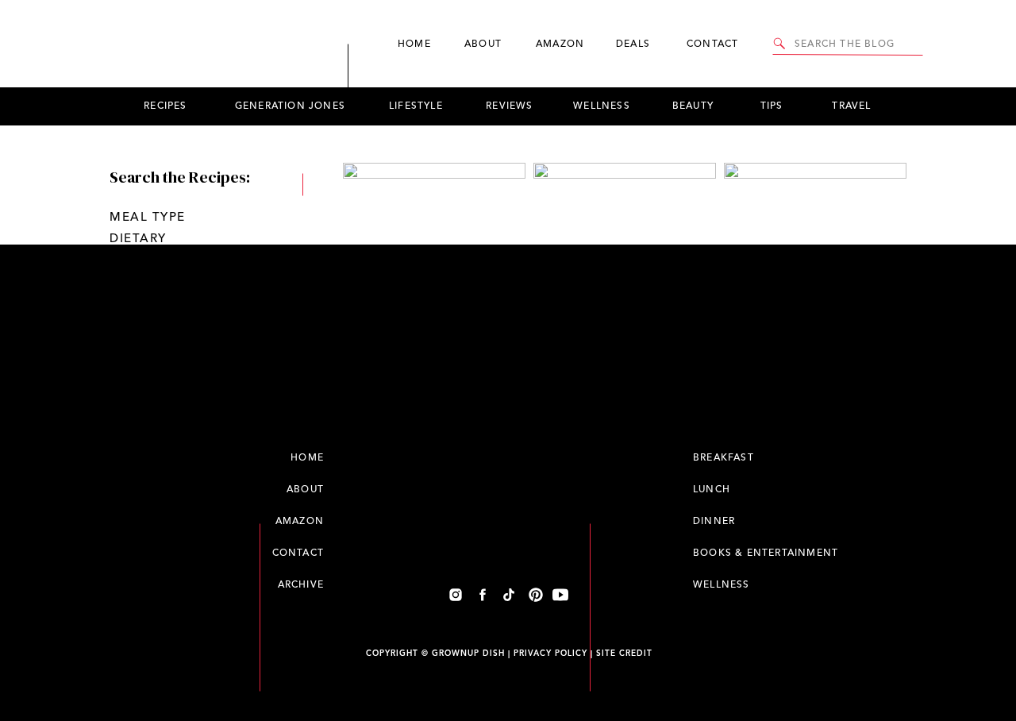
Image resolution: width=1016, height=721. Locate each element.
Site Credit (624, 653)
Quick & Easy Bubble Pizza (434, 640)
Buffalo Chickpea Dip (625, 466)
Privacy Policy (550, 653)
